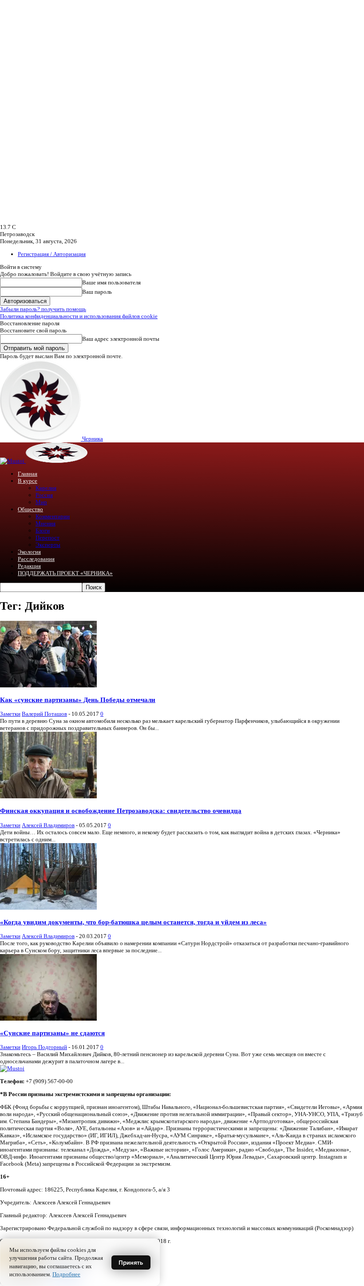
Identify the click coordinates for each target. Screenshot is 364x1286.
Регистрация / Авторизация (52, 254)
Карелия (46, 488)
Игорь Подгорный (44, 1047)
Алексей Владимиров (48, 825)
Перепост (47, 537)
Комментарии (53, 516)
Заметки (10, 713)
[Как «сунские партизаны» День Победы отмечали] (48, 685)
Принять (131, 1262)
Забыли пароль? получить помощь (43, 309)
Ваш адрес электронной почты (120, 338)
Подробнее (66, 1274)
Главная (27, 473)
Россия (44, 495)
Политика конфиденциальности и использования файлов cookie (79, 316)
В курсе (27, 480)
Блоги (43, 530)
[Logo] (13, 461)
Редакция (29, 566)
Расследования (36, 559)
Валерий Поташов (44, 713)
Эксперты (48, 544)
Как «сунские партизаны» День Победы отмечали (77, 699)
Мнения (45, 523)
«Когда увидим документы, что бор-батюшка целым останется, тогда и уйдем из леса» (133, 922)
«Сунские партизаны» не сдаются (52, 1033)
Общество (30, 509)
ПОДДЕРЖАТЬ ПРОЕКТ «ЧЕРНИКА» (65, 573)
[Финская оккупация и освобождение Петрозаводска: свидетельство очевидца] (48, 796)
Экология (29, 551)
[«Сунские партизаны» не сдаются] (48, 1018)
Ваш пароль (97, 291)
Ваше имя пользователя (111, 282)
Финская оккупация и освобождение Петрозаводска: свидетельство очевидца (120, 810)
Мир (41, 502)
